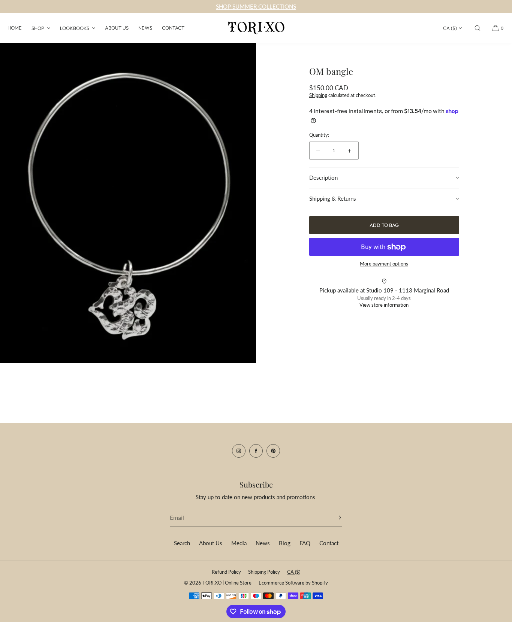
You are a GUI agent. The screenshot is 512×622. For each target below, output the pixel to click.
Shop (37, 28)
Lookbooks (74, 28)
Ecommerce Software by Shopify (293, 583)
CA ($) (450, 28)
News (145, 28)
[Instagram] (239, 451)
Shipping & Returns (332, 198)
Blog (284, 543)
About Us (117, 28)
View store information (384, 305)
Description (323, 178)
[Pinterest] (273, 451)
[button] (478, 28)
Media (239, 543)
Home (14, 28)
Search (182, 543)
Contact (173, 28)
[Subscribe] (332, 518)
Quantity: (319, 135)
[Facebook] (256, 451)
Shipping (318, 95)
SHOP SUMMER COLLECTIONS (256, 6)
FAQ (304, 543)
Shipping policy (264, 572)
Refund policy (226, 572)
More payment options (384, 264)
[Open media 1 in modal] (128, 203)
